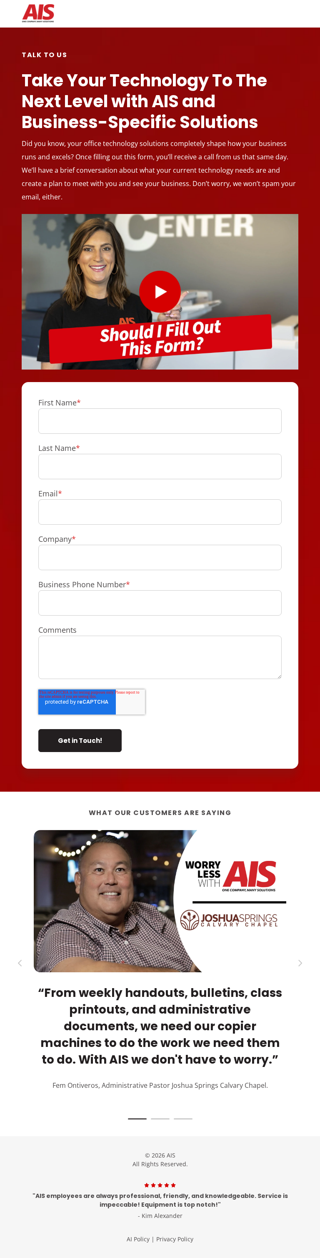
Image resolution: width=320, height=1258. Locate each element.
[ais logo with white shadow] (76, 14)
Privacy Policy (174, 1239)
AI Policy (138, 1239)
